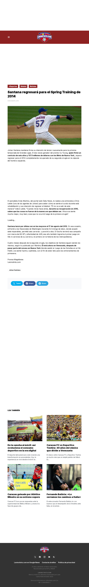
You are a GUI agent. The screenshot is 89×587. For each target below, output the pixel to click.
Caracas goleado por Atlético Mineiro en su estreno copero (24, 495)
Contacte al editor (49, 562)
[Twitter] (35, 557)
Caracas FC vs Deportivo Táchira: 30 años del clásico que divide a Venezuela (62, 448)
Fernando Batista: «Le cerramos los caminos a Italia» (64, 495)
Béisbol (23, 86)
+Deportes (13, 86)
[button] (9, 37)
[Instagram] (44, 557)
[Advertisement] (44, 15)
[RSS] (54, 557)
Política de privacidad (66, 562)
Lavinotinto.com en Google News (27, 562)
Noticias (33, 86)
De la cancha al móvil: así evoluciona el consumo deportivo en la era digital (22, 448)
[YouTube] (49, 557)
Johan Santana (14, 270)
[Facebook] (40, 557)
